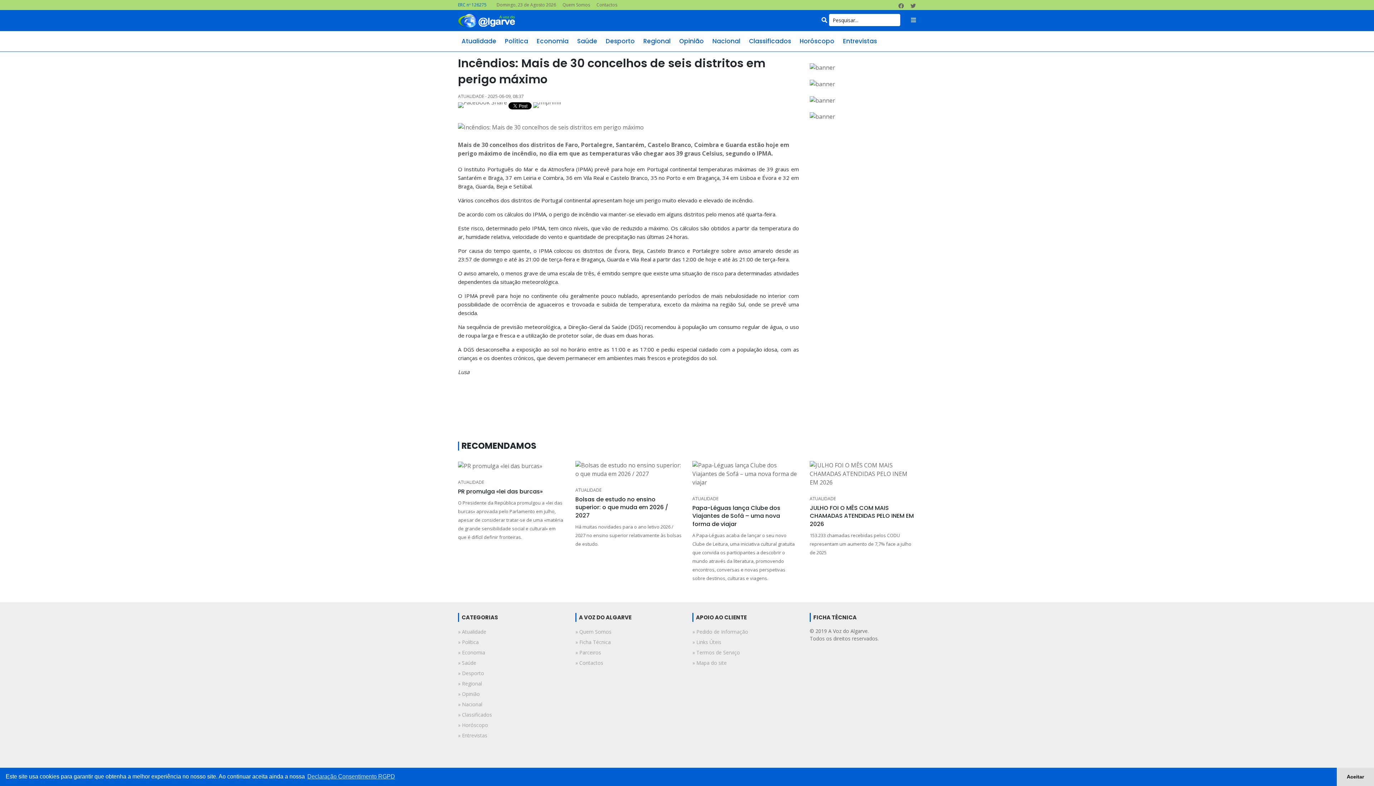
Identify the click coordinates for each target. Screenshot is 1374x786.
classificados (770, 41)
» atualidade (472, 631)
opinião (691, 41)
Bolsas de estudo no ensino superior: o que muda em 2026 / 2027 (621, 507)
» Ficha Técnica (593, 642)
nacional (726, 41)
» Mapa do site (709, 662)
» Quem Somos (593, 631)
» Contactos (589, 662)
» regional (470, 683)
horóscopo (817, 41)
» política (468, 642)
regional (657, 41)
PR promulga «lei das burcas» (500, 491)
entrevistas (860, 41)
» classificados (475, 714)
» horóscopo (473, 725)
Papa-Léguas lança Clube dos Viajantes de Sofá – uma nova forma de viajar (736, 516)
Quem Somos (576, 5)
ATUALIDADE (471, 482)
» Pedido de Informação (720, 631)
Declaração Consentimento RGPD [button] (351, 776)
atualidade (479, 41)
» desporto (471, 673)
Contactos (606, 5)
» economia (471, 652)
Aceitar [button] (1355, 777)
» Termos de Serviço (716, 652)
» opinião (469, 694)
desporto (620, 41)
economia (553, 41)
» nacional (470, 704)
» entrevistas (472, 735)
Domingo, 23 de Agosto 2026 (526, 5)
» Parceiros (588, 652)
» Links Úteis (706, 642)
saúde (587, 41)
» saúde (467, 662)
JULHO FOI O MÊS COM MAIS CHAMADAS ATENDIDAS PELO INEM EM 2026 (862, 516)
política (516, 41)
